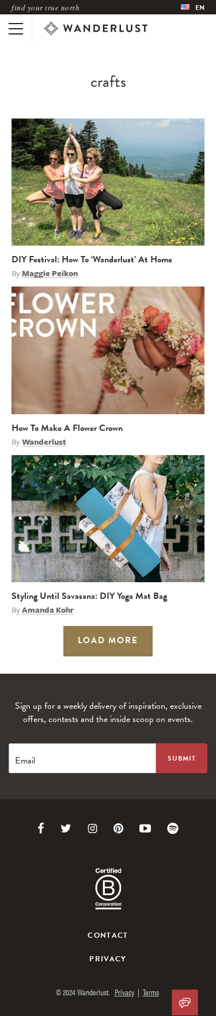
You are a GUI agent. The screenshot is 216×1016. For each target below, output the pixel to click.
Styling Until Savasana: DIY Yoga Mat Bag (89, 596)
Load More (108, 640)
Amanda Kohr (48, 609)
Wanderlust (44, 441)
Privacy (107, 959)
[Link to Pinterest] (118, 828)
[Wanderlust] (95, 28)
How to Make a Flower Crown (67, 428)
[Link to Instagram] (92, 828)
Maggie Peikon (50, 273)
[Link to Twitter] (65, 828)
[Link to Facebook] (40, 828)
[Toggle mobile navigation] (16, 29)
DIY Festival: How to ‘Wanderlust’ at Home (92, 259)
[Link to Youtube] (145, 828)
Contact (108, 935)
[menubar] (192, 7)
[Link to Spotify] (173, 828)
